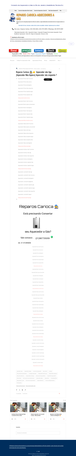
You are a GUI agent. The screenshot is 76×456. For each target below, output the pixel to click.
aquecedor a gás (20, 371)
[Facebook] (37, 451)
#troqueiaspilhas (54, 378)
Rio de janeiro (19, 382)
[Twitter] (38, 451)
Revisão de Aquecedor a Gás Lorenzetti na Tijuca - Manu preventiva (37, 415)
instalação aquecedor (32, 373)
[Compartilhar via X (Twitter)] (19, 389)
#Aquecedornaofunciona (42, 373)
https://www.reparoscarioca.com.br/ (39, 455)
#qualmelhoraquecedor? (51, 375)
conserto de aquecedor (37, 371)
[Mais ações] (59, 68)
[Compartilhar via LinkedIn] (22, 389)
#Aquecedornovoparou (53, 373)
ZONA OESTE (52, 60)
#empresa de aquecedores (40, 375)
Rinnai (45, 60)
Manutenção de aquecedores (22, 373)
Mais (59, 60)
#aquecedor (47, 378)
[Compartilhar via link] (25, 389)
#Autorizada (19, 378)
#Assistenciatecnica (20, 375)
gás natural (45, 371)
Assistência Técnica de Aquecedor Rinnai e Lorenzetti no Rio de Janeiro (19, 415)
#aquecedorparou (40, 380)
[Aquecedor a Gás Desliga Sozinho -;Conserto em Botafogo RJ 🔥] (57, 407)
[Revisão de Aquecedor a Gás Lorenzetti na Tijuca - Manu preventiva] (38, 407)
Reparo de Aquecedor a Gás (30, 385)
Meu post (12, 60)
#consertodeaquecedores (50, 380)
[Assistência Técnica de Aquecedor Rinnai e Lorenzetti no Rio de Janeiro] (18, 407)
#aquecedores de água (30, 375)
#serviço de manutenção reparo (28, 378)
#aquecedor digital (39, 378)
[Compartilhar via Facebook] (16, 389)
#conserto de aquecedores (30, 380)
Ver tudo (64, 400)
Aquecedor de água (28, 371)
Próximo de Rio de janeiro (20, 385)
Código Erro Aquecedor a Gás (23, 60)
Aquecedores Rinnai (37, 60)
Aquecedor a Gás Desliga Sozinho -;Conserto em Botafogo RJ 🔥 (56, 415)
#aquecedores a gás (20, 380)
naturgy (50, 371)
